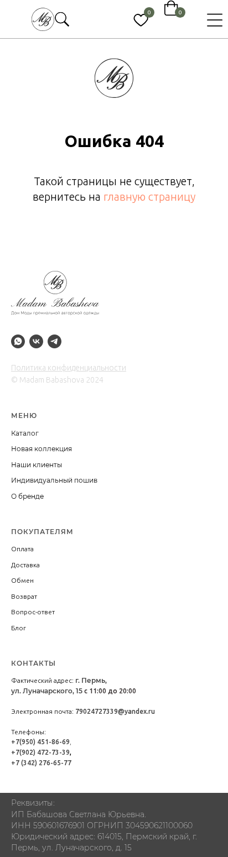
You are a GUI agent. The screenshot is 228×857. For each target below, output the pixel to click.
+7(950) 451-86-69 (40, 741)
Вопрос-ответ (33, 611)
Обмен (22, 580)
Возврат (24, 596)
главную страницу (149, 196)
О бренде (27, 496)
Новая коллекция (41, 449)
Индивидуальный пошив (54, 480)
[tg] (54, 341)
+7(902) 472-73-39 (40, 752)
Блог (18, 627)
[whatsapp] (18, 341)
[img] (43, 19)
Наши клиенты (36, 465)
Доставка (25, 564)
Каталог (25, 433)
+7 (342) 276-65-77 (41, 762)
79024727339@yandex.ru (115, 711)
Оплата (22, 548)
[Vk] (36, 341)
